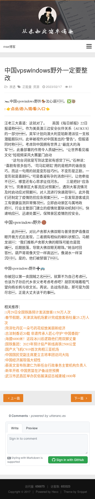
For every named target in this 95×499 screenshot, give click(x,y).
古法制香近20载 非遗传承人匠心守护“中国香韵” (42, 333)
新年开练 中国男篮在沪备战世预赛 (32, 370)
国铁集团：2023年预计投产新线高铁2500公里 (40, 344)
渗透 (12, 86)
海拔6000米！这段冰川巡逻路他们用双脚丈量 (40, 338)
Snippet (82, 491)
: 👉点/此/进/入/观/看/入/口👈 (27, 108)
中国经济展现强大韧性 (23, 360)
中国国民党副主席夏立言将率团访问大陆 (37, 354)
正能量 (27, 86)
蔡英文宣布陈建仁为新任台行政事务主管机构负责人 (46, 365)
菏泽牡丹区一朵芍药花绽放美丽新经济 (35, 328)
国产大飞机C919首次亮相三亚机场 (32, 349)
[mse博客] (47, 16)
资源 (36, 86)
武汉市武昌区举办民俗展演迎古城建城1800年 (40, 375)
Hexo (55, 491)
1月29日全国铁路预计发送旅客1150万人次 (38, 312)
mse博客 (9, 46)
